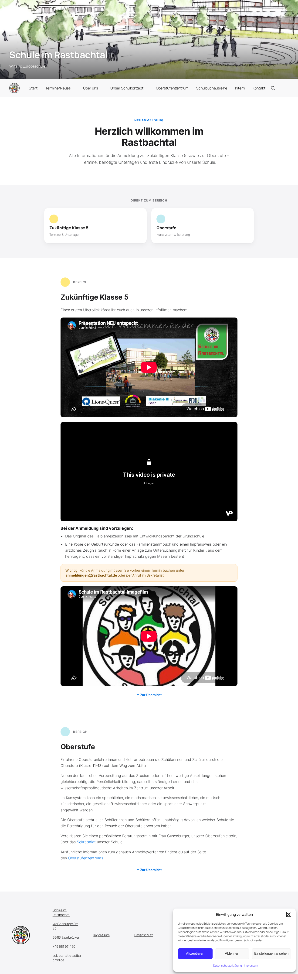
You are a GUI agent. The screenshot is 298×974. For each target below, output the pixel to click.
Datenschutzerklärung (227, 965)
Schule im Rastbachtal (58, 54)
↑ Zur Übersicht (149, 695)
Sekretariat (86, 842)
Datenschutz (143, 935)
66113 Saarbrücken (66, 937)
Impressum (251, 965)
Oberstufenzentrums (85, 858)
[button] (288, 914)
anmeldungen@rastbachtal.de (91, 575)
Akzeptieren (195, 953)
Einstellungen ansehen (271, 953)
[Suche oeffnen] (273, 88)
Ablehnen (232, 953)
